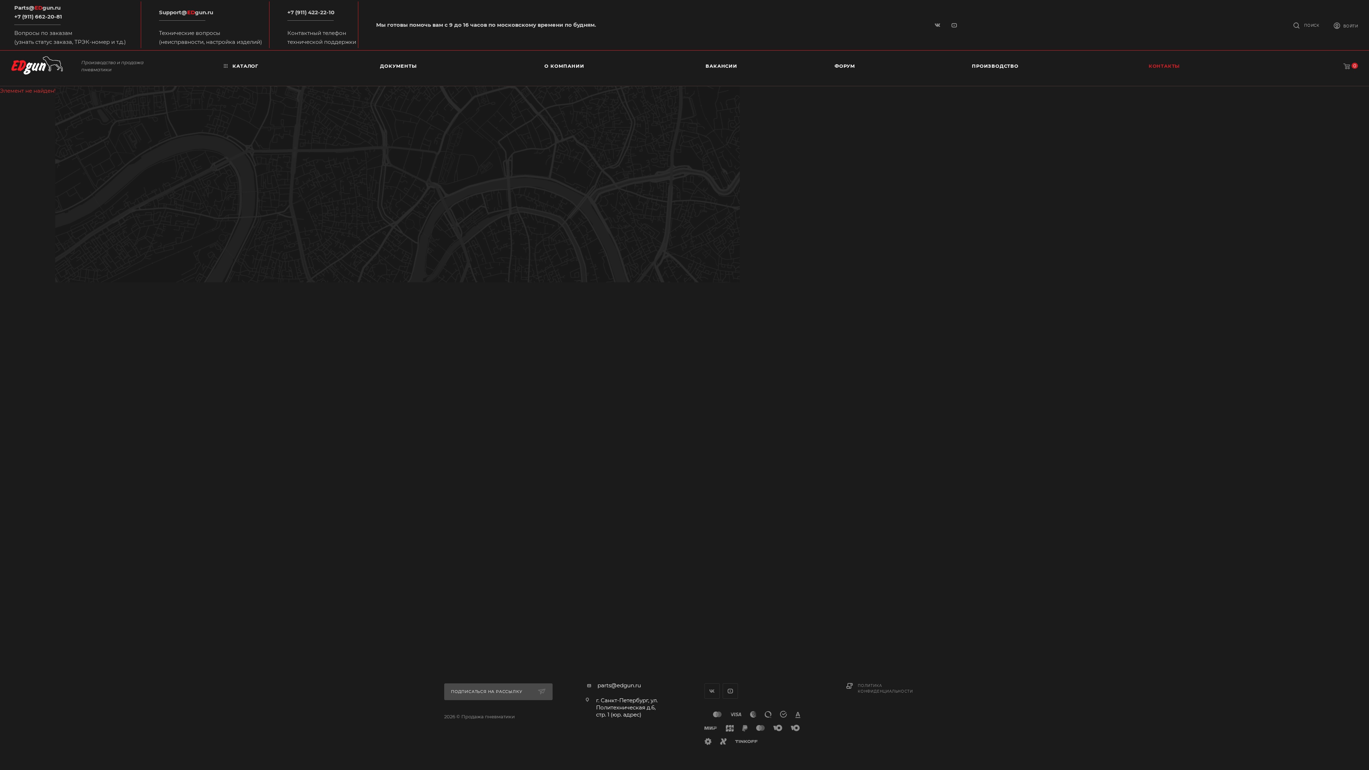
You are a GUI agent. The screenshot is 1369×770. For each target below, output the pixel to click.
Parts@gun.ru (37, 7)
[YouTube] (955, 25)
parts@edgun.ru (619, 685)
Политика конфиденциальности (885, 688)
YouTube (730, 691)
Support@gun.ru (186, 12)
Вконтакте (712, 691)
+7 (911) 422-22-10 (310, 12)
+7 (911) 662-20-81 (38, 16)
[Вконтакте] (938, 25)
